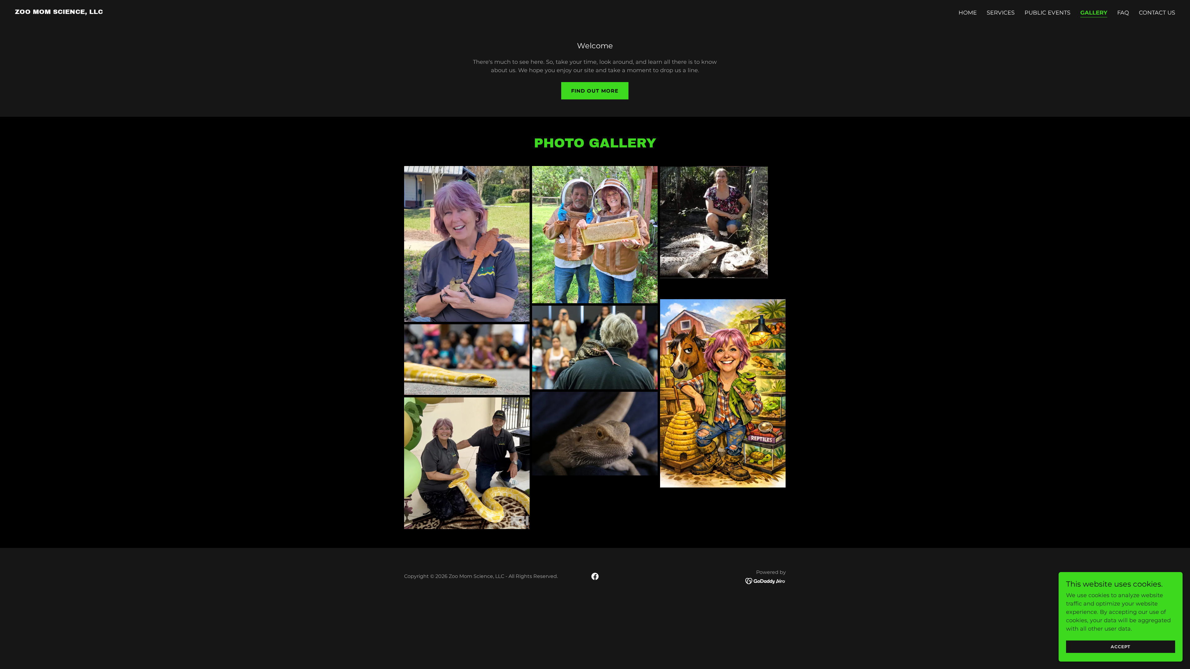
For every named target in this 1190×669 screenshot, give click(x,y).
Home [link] (968, 12)
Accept (1120, 646)
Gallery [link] (1093, 12)
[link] (59, 12)
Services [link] (1001, 12)
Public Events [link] (1047, 12)
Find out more (595, 91)
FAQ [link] (1123, 12)
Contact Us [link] (1157, 12)
